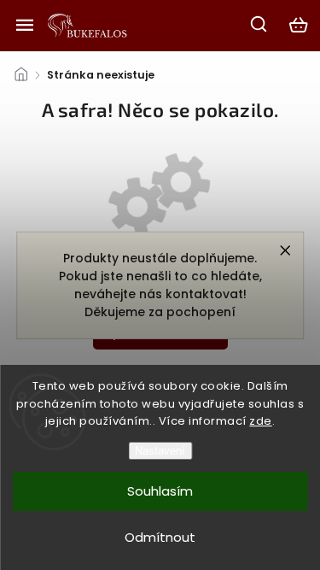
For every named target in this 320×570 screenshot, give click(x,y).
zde (260, 421)
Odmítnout (160, 537)
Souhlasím (160, 491)
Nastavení (160, 450)
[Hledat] (259, 24)
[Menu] (25, 25)
